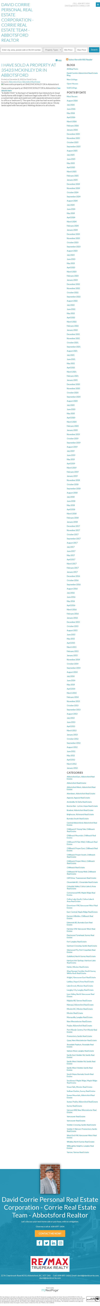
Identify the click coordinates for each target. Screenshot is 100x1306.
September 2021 (73, 347)
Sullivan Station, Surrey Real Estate (81, 1091)
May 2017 (71, 555)
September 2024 (73, 196)
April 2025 (71, 167)
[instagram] (60, 1243)
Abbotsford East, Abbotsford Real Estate (24, 82)
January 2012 (72, 768)
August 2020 (72, 401)
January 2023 (72, 280)
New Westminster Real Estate (79, 1021)
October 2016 (72, 580)
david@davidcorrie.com (77, 6)
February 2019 (73, 472)
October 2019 (72, 438)
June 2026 (71, 109)
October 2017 (72, 534)
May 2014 (71, 684)
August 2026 (72, 100)
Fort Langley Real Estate (77, 941)
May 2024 (71, 213)
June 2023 (71, 259)
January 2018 (72, 522)
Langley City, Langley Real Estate (80, 990)
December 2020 (73, 384)
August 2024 (72, 201)
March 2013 (71, 730)
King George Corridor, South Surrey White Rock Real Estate (81, 972)
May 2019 (71, 459)
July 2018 (70, 497)
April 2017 (71, 559)
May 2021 (71, 363)
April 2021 (71, 367)
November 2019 (73, 434)
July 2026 (70, 105)
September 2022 (73, 297)
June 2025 (71, 159)
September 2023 (73, 246)
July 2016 (70, 593)
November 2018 (73, 480)
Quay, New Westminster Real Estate (82, 1040)
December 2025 (73, 134)
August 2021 (72, 351)
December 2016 (73, 576)
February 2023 (73, 276)
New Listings (72, 79)
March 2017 (71, 563)
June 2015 (71, 634)
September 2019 (73, 443)
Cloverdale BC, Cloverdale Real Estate (82, 882)
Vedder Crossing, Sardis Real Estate (81, 1125)
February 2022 (73, 326)
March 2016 (71, 609)
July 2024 (70, 205)
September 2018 (73, 488)
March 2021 (71, 372)
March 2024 (71, 221)
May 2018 (71, 505)
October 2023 (72, 242)
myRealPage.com (50, 1290)
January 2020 (72, 430)
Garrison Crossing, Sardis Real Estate (82, 946)
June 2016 (71, 597)
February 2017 (73, 568)
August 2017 (72, 543)
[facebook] (39, 1243)
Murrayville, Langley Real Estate (79, 1017)
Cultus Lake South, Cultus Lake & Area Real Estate (80, 900)
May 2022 (71, 313)
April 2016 (71, 605)
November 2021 (73, 338)
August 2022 (72, 301)
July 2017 (70, 547)
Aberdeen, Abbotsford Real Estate (81, 793)
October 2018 (72, 484)
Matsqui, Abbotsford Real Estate (80, 1005)
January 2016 (72, 618)
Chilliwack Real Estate (76, 867)
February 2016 (73, 614)
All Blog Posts (72, 69)
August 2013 (72, 714)
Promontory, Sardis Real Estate (79, 1036)
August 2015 (72, 630)
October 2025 (72, 142)
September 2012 (73, 743)
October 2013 (72, 705)
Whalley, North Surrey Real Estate (80, 1142)
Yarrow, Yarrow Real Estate (78, 1152)
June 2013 (71, 722)
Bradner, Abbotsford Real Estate (80, 810)
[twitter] (46, 1243)
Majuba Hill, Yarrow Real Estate (79, 1000)
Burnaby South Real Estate (78, 818)
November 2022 (73, 288)
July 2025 (70, 155)
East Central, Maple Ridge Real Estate (82, 912)
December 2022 (73, 284)
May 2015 (71, 639)
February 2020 (73, 426)
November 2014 (73, 659)
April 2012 (71, 760)
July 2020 (70, 405)
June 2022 (71, 309)
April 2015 (71, 643)
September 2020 (73, 397)
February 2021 (73, 376)
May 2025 (71, 163)
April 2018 (71, 509)
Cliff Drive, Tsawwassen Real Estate (81, 878)
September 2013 (73, 709)
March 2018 (71, 513)
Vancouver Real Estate (76, 1116)
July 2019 (70, 451)
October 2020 (72, 392)
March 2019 (71, 468)
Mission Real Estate (75, 1013)
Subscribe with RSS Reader (80, 59)
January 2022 (72, 330)
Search (94, 50)
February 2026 (73, 125)
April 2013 (71, 726)
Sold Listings (72, 88)
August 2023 (72, 251)
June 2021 (71, 359)
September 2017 (73, 538)
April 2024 (71, 217)
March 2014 (71, 693)
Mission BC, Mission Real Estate (80, 1009)
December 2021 (73, 334)
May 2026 (71, 113)
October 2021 (72, 342)
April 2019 (71, 463)
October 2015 (72, 626)
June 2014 (71, 680)
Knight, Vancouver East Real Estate (81, 977)
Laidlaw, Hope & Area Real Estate (80, 982)
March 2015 (71, 647)
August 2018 (72, 493)
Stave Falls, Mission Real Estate (79, 1087)
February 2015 (73, 651)
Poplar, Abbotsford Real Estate (79, 1025)
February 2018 (73, 518)
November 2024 (73, 188)
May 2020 (71, 413)
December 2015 (73, 622)
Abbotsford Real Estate (76, 783)
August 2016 (72, 588)
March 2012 (71, 764)
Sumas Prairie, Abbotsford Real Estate (82, 1102)
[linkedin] (53, 1243)
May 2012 (71, 755)
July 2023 (70, 255)
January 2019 (72, 476)
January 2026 (72, 130)
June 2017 (71, 551)
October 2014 (72, 664)
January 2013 (72, 734)
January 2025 (72, 180)
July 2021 (70, 355)
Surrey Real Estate (74, 1106)
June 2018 (71, 501)
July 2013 (70, 718)
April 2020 (71, 417)
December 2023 (73, 234)
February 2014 (73, 697)
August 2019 (72, 447)
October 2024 (72, 192)
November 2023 (73, 238)
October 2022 (72, 292)
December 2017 (73, 526)
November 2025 (73, 138)
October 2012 (72, 739)
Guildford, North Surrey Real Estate (81, 956)
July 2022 (70, 305)
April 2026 (71, 117)
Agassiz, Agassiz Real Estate (78, 798)
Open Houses (72, 84)
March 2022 (71, 322)
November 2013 (73, 701)
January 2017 (72, 572)
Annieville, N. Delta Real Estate (79, 802)
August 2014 (72, 672)
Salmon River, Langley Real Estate (80, 1051)
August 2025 (72, 151)
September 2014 (73, 668)
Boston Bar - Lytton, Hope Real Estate (82, 806)
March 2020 (71, 422)
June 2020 (71, 409)
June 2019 (71, 455)
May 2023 (71, 263)
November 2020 (73, 388)
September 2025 (73, 146)
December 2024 (73, 184)
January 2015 (72, 655)
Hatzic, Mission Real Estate (78, 967)
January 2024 (72, 230)
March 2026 (71, 121)
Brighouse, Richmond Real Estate (80, 814)
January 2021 (72, 380)
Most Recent (72, 96)
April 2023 (71, 267)
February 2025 (73, 176)
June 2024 (71, 209)
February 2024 (73, 226)
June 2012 (71, 751)
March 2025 (71, 171)
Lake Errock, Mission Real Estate (80, 986)
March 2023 (71, 271)
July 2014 (70, 676)
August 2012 (72, 747)
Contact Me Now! (50, 1233)
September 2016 (73, 584)
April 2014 (71, 689)
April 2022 (71, 317)
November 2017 (73, 530)
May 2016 (71, 601)
